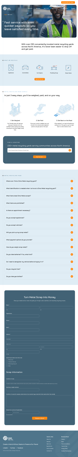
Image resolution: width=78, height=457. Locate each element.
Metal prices (10, 359)
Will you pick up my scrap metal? (17, 232)
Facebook (20, 448)
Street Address (8, 339)
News (62, 441)
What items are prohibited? (15, 203)
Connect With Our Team (67, 2)
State (41, 349)
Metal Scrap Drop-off (12, 363)
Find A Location (50, 448)
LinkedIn (5, 448)
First (7, 309)
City (6, 349)
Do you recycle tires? (13, 269)
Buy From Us (49, 446)
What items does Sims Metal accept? (18, 196)
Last (40, 309)
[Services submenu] (40, 8)
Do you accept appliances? (15, 218)
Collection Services (12, 361)
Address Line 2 (8, 344)
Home (5, 14)
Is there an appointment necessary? (18, 210)
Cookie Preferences (66, 451)
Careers (63, 439)
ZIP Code (7, 354)
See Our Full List (39, 79)
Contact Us (49, 450)
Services (48, 441)
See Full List (39, 156)
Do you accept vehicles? (14, 225)
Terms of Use (64, 446)
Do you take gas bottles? (14, 276)
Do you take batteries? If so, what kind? (19, 254)
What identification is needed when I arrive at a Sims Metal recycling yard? (31, 188)
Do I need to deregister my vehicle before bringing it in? (24, 262)
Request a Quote (39, 418)
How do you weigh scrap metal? (16, 247)
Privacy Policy (64, 448)
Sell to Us (49, 443)
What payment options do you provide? (19, 240)
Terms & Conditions (65, 443)
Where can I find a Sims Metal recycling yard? (21, 181)
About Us (49, 439)
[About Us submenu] (32, 8)
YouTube (12, 448)
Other (9, 365)
